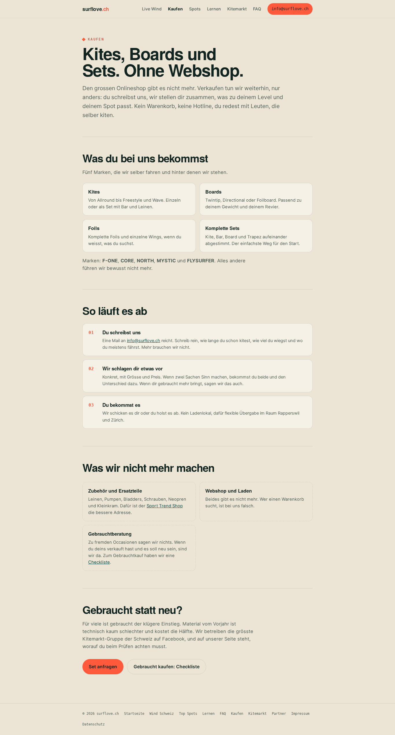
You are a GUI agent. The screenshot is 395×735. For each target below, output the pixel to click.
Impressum (300, 714)
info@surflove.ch (290, 8)
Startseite (134, 714)
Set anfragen (103, 666)
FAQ (257, 8)
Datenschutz (93, 724)
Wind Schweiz (161, 714)
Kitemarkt (237, 8)
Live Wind (152, 8)
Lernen (214, 8)
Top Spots (188, 714)
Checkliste (99, 562)
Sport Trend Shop (165, 505)
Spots (195, 8)
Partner (279, 714)
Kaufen (175, 8)
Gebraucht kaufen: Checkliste (167, 666)
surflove (95, 8)
